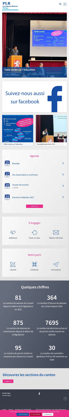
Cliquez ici (8, 381)
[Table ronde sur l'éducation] (34, 45)
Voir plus (34, 206)
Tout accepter (23, 414)
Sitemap (11, 409)
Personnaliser (48, 414)
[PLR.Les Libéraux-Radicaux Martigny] (11, 6)
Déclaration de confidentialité (23, 409)
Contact (4, 409)
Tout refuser (36, 414)
